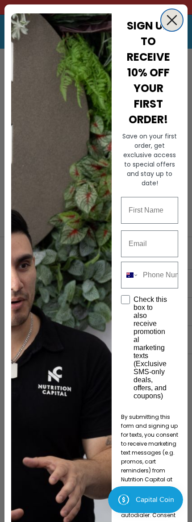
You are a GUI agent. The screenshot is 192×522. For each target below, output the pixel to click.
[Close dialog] (172, 20)
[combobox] (129, 275)
